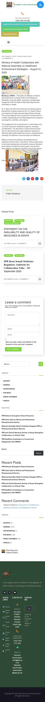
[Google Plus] (41, 178)
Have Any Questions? (22, 18)
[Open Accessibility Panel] (40, 4)
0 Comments (8, 58)
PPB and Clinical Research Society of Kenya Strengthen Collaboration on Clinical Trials (22, 433)
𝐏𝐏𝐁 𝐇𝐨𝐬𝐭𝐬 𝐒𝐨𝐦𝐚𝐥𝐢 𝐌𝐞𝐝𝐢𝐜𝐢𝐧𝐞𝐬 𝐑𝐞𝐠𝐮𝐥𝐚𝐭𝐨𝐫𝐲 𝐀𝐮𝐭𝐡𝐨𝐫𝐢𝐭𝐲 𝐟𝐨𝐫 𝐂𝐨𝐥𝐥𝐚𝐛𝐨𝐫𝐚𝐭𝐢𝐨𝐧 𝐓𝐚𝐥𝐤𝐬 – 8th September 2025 (19, 266)
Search (4, 449)
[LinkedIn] (37, 178)
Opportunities (9, 389)
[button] (8, 42)
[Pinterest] (32, 178)
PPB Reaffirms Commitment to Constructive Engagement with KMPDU (18, 440)
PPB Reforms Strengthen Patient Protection (18, 416)
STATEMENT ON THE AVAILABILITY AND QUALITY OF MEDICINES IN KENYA (22, 232)
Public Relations (25, 56)
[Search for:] (16, 364)
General (8, 220)
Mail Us (17, 652)
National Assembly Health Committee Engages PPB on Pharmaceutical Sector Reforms (22, 427)
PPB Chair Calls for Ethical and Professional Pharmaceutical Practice (18, 420)
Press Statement (12, 223)
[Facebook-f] (10, 592)
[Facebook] (28, 178)
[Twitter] (23, 178)
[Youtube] (15, 592)
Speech (6, 401)
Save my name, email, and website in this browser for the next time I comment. (21, 343)
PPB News (7, 51)
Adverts (6, 381)
